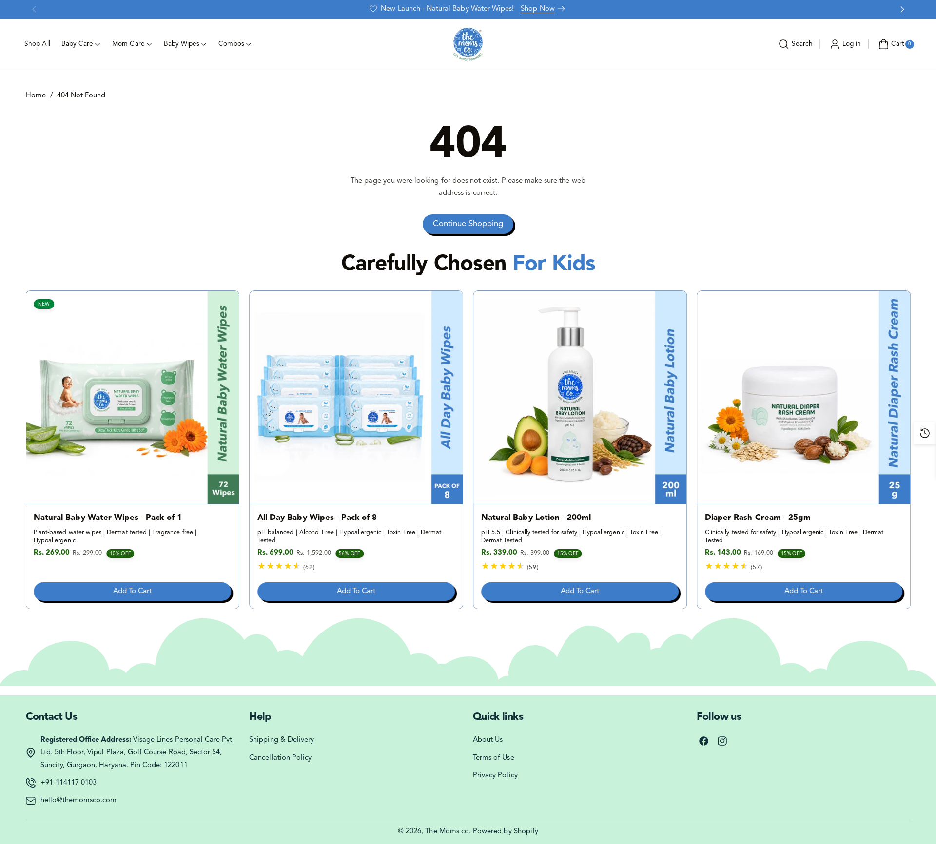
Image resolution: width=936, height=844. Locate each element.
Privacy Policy (495, 775)
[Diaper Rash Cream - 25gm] (803, 397)
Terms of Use (493, 758)
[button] (794, 44)
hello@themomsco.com (78, 800)
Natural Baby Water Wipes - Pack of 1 (108, 518)
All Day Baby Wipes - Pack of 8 (317, 518)
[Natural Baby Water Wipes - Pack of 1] (132, 397)
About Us (488, 740)
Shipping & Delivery (281, 740)
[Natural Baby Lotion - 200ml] (579, 397)
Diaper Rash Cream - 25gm (758, 518)
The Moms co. (448, 831)
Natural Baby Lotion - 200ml (536, 518)
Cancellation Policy (280, 758)
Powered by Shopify (505, 831)
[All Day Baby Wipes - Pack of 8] (356, 397)
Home (36, 95)
